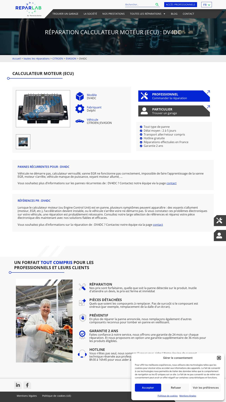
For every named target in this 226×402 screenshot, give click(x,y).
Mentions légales (187, 395)
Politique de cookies (168, 395)
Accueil (16, 58)
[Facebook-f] (27, 385)
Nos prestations (113, 13)
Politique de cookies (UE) (56, 395)
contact (171, 183)
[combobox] (139, 4)
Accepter (148, 387)
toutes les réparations (37, 58)
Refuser (176, 387)
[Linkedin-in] (18, 385)
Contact (188, 13)
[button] (219, 358)
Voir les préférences (206, 387)
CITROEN (57, 58)
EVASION (71, 58)
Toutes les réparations (145, 13)
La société (90, 13)
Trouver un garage (65, 13)
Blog (174, 13)
